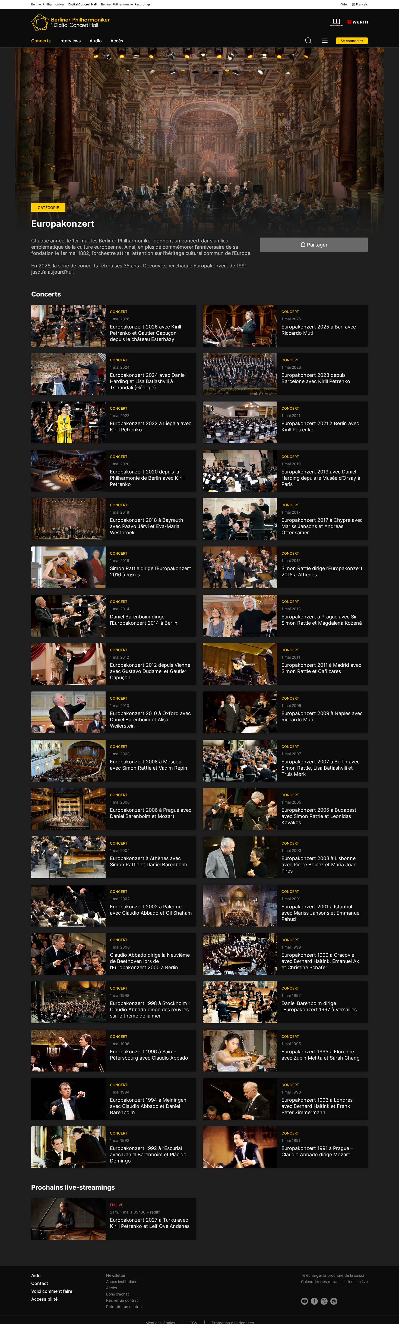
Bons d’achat (117, 1294)
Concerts (41, 40)
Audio (96, 40)
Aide (343, 4)
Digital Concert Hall (82, 4)
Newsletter (115, 1275)
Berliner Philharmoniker (47, 4)
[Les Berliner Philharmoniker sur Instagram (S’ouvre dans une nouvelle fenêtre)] (333, 1301)
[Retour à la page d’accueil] (70, 22)
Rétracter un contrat (124, 1306)
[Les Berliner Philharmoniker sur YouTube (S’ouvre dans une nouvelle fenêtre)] (304, 1301)
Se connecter (352, 41)
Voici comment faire (51, 1291)
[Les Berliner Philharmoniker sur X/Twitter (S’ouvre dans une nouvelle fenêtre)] (324, 1301)
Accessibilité (44, 1299)
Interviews (70, 40)
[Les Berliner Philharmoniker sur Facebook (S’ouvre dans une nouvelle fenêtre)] (314, 1301)
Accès (116, 40)
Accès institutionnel (123, 1281)
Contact (39, 1283)
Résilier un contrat (122, 1300)
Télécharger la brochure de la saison (333, 1275)
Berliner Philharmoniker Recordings (126, 4)
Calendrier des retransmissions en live (334, 1281)
